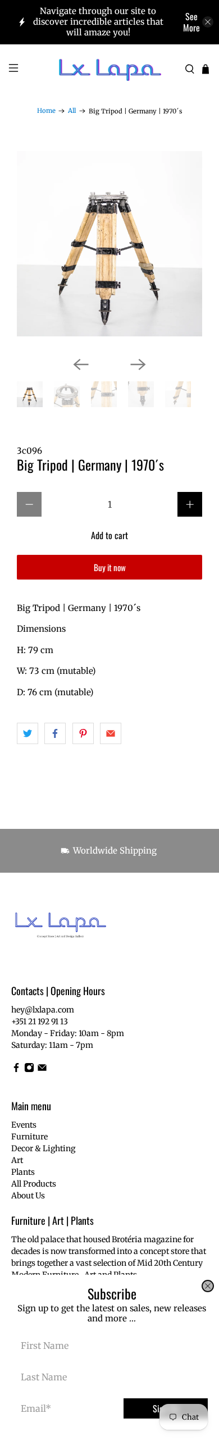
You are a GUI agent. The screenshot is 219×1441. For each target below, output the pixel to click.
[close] (207, 1286)
